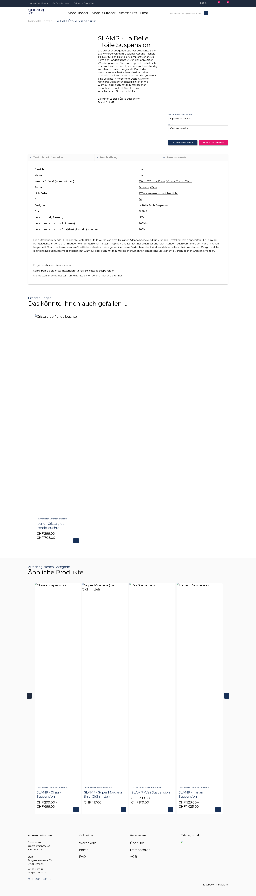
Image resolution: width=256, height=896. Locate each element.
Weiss (153, 187)
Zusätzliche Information (48, 157)
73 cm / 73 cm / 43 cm (152, 181)
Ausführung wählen (76, 540)
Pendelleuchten (40, 21)
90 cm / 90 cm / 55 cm (179, 181)
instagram (222, 884)
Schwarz (144, 187)
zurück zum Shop (183, 142)
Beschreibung (108, 157)
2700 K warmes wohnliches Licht (158, 193)
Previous (29, 696)
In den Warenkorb (213, 142)
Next (226, 696)
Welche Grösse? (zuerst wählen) (180, 114)
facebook (208, 884)
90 (140, 199)
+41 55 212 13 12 (35, 869)
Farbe (170, 124)
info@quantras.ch (37, 872)
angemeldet (54, 275)
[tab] (61, 157)
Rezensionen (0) (177, 157)
